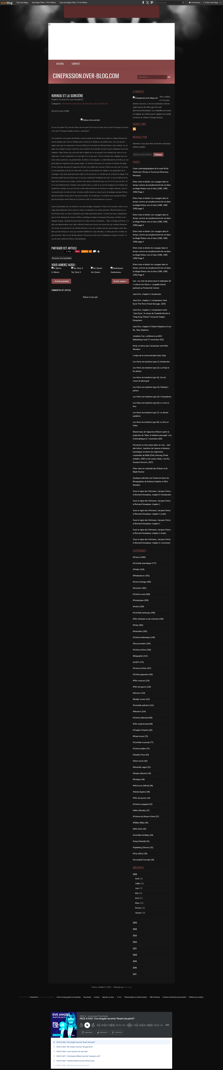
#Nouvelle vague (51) (142, 767)
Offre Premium (155, 997)
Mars (137, 903)
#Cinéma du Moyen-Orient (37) (146, 816)
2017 (135, 974)
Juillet (137, 883)
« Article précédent (61, 281)
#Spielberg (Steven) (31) (143, 847)
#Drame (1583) (139, 557)
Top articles (87, 997)
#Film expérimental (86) (143, 724)
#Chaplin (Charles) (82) (142, 730)
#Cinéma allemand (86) (142, 718)
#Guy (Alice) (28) (140, 853)
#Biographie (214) (140, 656)
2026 (135, 874)
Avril (137, 898)
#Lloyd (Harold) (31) (141, 841)
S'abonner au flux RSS (134, 129)
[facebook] (143, 2)
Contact (76, 63)
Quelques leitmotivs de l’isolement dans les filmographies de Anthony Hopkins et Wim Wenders (151, 481)
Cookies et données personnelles (174, 997)
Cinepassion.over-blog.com (86, 75)
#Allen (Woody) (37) (141, 810)
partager (103, 1032)
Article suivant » (120, 281)
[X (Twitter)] (147, 2)
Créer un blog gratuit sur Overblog (69, 997)
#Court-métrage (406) (142, 582)
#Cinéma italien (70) (141, 748)
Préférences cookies (196, 997)
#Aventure (77, 104)
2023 (135, 935)
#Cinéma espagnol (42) (142, 804)
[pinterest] (151, 2)
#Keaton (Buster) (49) (142, 773)
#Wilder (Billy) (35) (140, 823)
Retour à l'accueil (90, 297)
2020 (135, 954)
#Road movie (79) (140, 736)
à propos (118, 1032)
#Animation (67, 104)
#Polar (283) (138, 625)
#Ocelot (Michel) (101, 104)
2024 (135, 929)
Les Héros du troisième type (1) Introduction (151, 362)
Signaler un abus (108, 997)
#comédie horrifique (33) (143, 835)
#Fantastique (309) (141, 600)
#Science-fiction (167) (142, 668)
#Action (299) (138, 606)
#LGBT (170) (138, 662)
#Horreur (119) (139, 693)
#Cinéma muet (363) (141, 594)
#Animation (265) (140, 631)
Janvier (138, 913)
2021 (135, 948)
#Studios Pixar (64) (141, 755)
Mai (136, 893)
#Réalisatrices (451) (141, 576)
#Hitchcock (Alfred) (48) (143, 785)
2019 (135, 961)
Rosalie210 (34, 997)
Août (137, 878)
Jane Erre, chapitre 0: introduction (147, 294)
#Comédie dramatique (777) (144, 563)
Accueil (60, 63)
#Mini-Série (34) (139, 829)
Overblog (128, 987)
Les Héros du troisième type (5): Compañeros (152, 397)
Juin (137, 888)
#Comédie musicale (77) (143, 742)
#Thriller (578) (138, 569)
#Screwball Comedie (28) (143, 860)
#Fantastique (87, 104)
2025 (135, 922)
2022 (135, 941)
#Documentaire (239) (142, 643)
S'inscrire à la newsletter (62, 258)
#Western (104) (139, 711)
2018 (135, 967)
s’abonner (88, 1032)
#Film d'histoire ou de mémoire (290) (148, 619)
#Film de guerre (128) (142, 687)
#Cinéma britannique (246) (144, 637)
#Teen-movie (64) (140, 761)
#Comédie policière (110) (143, 705)
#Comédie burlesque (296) (144, 613)
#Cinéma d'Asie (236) (142, 650)
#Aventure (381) (139, 588)
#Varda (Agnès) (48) (141, 792)
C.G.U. (119, 997)
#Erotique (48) (139, 779)
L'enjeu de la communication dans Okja (149, 355)
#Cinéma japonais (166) (143, 674)
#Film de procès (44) (141, 798)
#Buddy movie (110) (141, 699)
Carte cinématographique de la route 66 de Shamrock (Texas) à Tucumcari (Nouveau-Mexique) (151, 172)
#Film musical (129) (141, 681)
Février (138, 908)
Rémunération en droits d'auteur (136, 997)
